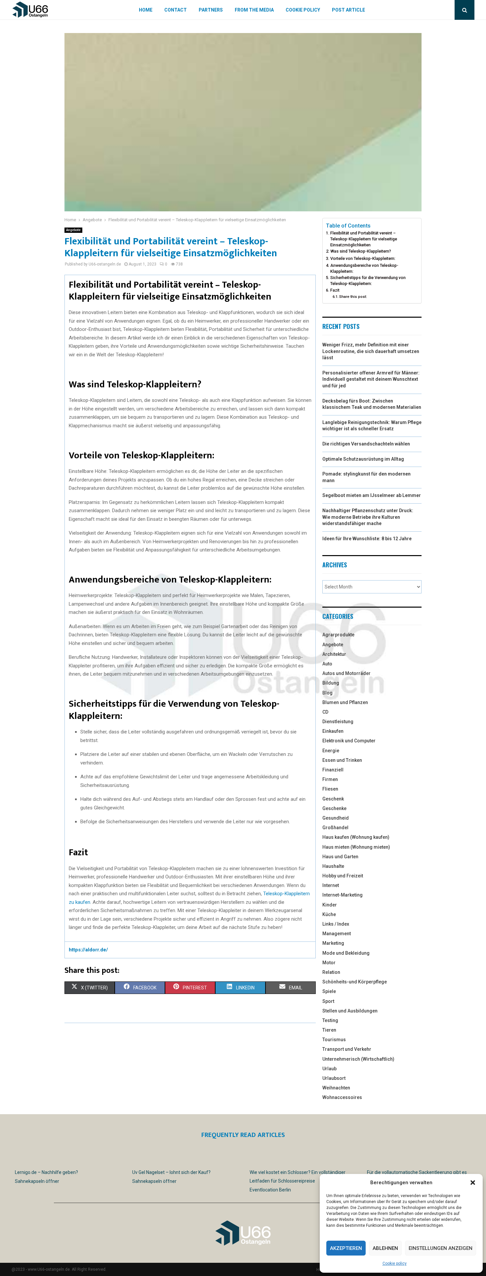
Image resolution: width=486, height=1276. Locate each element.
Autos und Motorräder (346, 673)
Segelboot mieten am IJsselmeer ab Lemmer (371, 495)
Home (145, 10)
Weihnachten (336, 1087)
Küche (329, 914)
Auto (327, 663)
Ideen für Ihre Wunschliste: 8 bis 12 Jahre (367, 538)
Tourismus (334, 1039)
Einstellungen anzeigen (440, 1248)
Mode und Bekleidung (346, 953)
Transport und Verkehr (346, 1049)
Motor (329, 962)
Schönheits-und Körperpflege (354, 981)
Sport (328, 1001)
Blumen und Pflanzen (345, 702)
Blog (327, 692)
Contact (175, 10)
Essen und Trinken (342, 760)
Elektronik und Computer (349, 740)
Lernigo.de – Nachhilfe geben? (46, 1172)
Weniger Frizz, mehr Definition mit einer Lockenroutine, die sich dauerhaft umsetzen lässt (370, 351)
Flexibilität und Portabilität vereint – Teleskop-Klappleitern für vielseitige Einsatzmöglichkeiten (363, 238)
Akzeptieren (346, 1248)
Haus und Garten (340, 856)
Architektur (334, 654)
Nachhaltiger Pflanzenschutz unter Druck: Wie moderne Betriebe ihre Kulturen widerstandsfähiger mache (367, 517)
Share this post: (353, 296)
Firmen (330, 779)
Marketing (333, 943)
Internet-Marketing (342, 895)
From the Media (254, 10)
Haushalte (333, 866)
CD (325, 712)
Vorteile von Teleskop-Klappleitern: (362, 258)
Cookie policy (395, 1263)
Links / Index (335, 924)
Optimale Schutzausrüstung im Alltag (363, 459)
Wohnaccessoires (342, 1097)
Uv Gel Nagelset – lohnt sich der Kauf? (171, 1172)
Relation (331, 972)
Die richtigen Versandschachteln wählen (366, 443)
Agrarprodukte (338, 634)
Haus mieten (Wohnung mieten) (356, 847)
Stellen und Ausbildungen (350, 1010)
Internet (330, 885)
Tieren (329, 1030)
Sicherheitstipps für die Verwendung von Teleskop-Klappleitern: (368, 280)
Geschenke (334, 808)
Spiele (329, 991)
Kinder (329, 904)
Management (336, 933)
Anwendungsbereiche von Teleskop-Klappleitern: (364, 268)
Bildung (330, 683)
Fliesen (330, 789)
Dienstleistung (337, 721)
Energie (330, 750)
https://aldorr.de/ (88, 950)
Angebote (73, 230)
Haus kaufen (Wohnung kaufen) (355, 837)
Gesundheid (335, 818)
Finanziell (333, 769)
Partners (211, 10)
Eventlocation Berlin (270, 1189)
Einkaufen (333, 731)
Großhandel (335, 827)
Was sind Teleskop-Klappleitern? (360, 251)
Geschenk (333, 798)
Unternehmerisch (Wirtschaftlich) (358, 1059)
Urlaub (329, 1068)
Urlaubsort (333, 1078)
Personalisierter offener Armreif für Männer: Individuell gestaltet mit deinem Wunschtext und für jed (371, 379)
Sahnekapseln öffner (37, 1181)
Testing (330, 1020)
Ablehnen (385, 1248)
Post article (348, 10)
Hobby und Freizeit (342, 875)
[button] (472, 1182)
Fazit (335, 290)
